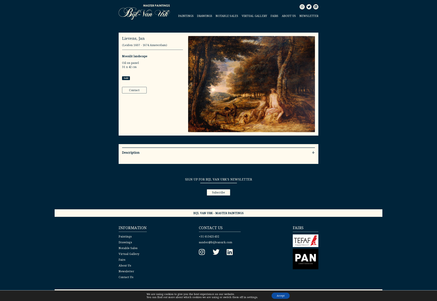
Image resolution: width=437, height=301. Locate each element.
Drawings (204, 16)
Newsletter (309, 16)
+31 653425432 (209, 236)
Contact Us (126, 277)
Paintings (186, 16)
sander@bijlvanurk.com (215, 242)
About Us (289, 16)
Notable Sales (227, 16)
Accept (281, 295)
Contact (134, 90)
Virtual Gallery (254, 16)
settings (252, 297)
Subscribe (218, 192)
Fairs (274, 16)
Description (131, 152)
